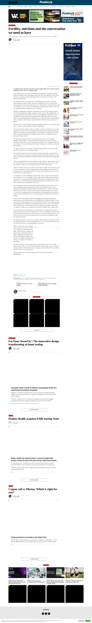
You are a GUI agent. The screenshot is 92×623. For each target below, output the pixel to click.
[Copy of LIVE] (34, 544)
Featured (16, 279)
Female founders (26, 278)
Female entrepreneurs (36, 278)
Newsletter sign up (44, 6)
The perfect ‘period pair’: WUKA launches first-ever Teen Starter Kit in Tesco (76, 101)
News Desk (16, 423)
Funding (45, 278)
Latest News (19, 6)
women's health (28, 279)
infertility (38, 198)
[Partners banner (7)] (34, 22)
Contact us (61, 6)
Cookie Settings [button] (81, 620)
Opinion (26, 6)
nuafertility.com (17, 254)
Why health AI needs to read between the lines (75, 151)
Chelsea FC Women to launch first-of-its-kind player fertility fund (76, 87)
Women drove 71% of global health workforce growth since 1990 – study (76, 144)
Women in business (52, 278)
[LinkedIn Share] (17, 275)
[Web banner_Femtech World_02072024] (73, 80)
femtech (21, 279)
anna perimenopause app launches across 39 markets (76, 108)
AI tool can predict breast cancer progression (76, 122)
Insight (31, 6)
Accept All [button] (88, 620)
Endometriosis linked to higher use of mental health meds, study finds (76, 136)
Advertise (67, 6)
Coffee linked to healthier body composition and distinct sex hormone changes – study (76, 94)
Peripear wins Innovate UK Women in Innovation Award (76, 115)
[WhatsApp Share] (23, 275)
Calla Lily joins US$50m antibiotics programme (76, 129)
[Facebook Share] (20, 275)
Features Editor (16, 40)
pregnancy (44, 114)
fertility (40, 124)
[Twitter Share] (14, 275)
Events (36, 6)
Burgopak (33, 390)
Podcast (74, 6)
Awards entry (53, 6)
